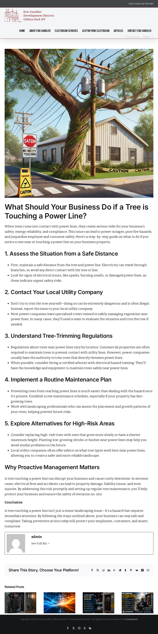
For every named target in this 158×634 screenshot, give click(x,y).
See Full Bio (39, 543)
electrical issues (48, 275)
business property (96, 242)
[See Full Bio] (49, 543)
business (110, 516)
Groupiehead (131, 619)
